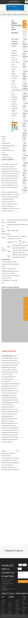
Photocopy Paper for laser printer (10, 458)
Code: (3, 152)
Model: (3, 136)
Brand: (3, 141)
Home (10, 603)
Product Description (7, 157)
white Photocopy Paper (8, 453)
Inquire (13, 122)
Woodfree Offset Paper (18, 611)
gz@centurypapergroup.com (14, 3)
